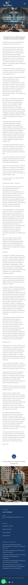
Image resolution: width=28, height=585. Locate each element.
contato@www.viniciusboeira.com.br (14, 517)
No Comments (20, 27)
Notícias (14, 12)
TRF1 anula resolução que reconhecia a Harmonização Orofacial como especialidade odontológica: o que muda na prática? (13, 566)
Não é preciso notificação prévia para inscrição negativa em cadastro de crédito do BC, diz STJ (14, 546)
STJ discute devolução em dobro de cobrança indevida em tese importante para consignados (14, 556)
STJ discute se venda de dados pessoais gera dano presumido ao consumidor (14, 561)
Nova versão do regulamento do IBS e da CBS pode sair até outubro (14, 551)
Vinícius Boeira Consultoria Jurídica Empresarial (14, 25)
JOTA (7, 444)
